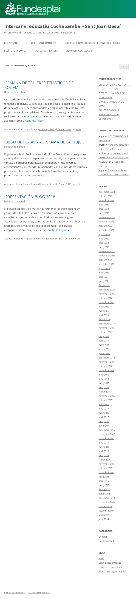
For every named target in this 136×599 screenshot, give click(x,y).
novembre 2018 (107, 361)
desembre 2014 (107, 497)
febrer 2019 (104, 349)
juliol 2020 (104, 306)
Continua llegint (36, 120)
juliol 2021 (104, 272)
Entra (101, 558)
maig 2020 (104, 310)
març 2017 (104, 421)
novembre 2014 (107, 502)
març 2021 (104, 281)
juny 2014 (104, 519)
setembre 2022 (106, 230)
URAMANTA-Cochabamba (79, 50)
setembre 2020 (106, 302)
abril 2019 (104, 340)
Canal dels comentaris (110, 567)
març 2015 (104, 485)
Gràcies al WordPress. (39, 592)
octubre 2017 (105, 400)
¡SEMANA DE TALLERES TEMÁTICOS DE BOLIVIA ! (39, 85)
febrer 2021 (104, 285)
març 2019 (104, 344)
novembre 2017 (107, 395)
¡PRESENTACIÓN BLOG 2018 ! (30, 196)
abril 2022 (104, 242)
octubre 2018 (105, 366)
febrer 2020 (104, 319)
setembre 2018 (106, 370)
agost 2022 (104, 234)
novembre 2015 (107, 463)
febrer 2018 (104, 391)
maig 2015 (104, 476)
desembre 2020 (107, 289)
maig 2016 (104, 446)
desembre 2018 (107, 357)
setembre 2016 (106, 438)
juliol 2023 (104, 204)
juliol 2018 (104, 374)
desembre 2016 (107, 429)
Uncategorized (47, 129)
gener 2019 (104, 353)
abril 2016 (104, 451)
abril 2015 (104, 480)
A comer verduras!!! (117, 153)
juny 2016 (104, 442)
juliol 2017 (104, 404)
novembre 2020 (107, 293)
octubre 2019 (105, 332)
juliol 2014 (104, 514)
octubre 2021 (105, 259)
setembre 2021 (106, 264)
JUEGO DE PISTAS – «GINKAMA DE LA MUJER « (45, 142)
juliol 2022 (104, 238)
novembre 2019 (107, 327)
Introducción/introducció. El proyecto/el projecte (93, 42)
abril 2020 (104, 315)
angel (101, 170)
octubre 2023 (105, 196)
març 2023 (104, 213)
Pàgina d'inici (11, 42)
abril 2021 (104, 276)
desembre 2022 (107, 217)
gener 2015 (104, 493)
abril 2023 (104, 208)
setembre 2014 (106, 510)
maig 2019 (104, 336)
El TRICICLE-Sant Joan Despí (41, 42)
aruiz (78, 129)
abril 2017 (104, 417)
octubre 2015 (105, 468)
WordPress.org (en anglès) (112, 571)
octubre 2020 (105, 298)
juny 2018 (104, 378)
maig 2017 (104, 412)
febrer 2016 (104, 459)
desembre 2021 (107, 251)
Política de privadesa (46, 50)
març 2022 (104, 247)
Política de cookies (15, 50)
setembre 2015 (106, 472)
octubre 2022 (105, 225)
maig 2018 (104, 383)
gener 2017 (104, 425)
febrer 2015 (104, 489)
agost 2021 (104, 268)
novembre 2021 (107, 255)
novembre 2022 (107, 221)
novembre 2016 (107, 434)
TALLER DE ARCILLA (109, 110)
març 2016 (104, 455)
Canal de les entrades (110, 562)
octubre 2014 (105, 506)
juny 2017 (104, 408)
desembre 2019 (107, 323)
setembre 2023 (106, 200)
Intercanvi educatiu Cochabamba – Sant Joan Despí (62, 26)
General (103, 536)
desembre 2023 (107, 191)
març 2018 (104, 387)
